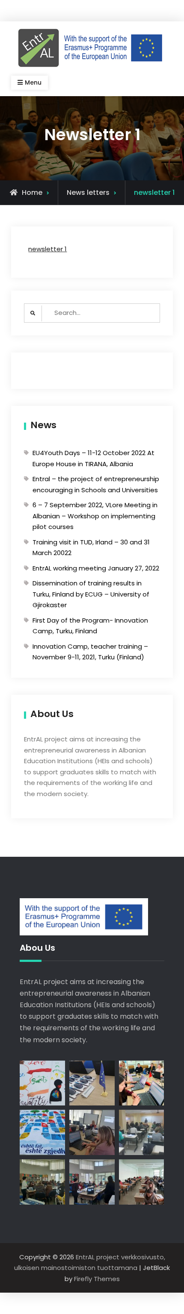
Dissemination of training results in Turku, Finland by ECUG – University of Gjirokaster (91, 594)
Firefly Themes (97, 1278)
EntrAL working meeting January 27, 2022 (96, 568)
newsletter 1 (47, 248)
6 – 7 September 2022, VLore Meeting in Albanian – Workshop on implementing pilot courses (95, 515)
